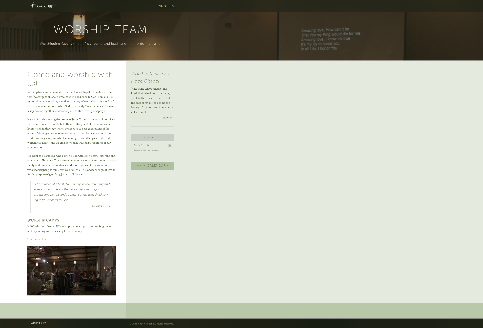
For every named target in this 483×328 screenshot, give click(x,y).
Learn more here (37, 239)
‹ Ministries (37, 323)
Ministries (166, 6)
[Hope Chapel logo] (42, 6)
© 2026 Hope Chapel (140, 323)
